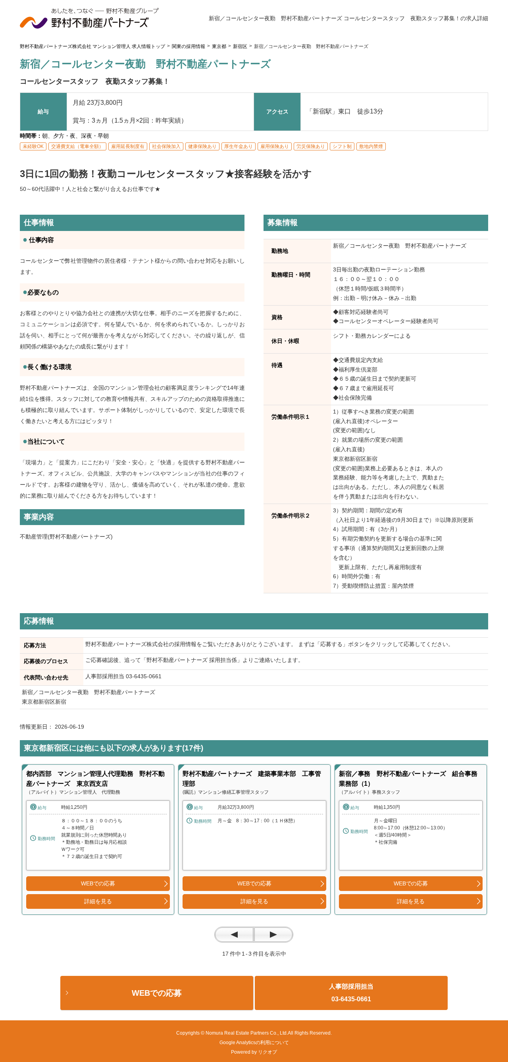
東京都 (219, 46)
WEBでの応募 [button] (98, 883)
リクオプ (267, 1052)
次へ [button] (273, 935)
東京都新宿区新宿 (47, 701)
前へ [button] (234, 935)
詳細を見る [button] (98, 901)
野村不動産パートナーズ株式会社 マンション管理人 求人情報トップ (92, 46)
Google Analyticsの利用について (254, 1042)
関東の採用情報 (188, 46)
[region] (98, 839)
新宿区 (240, 46)
